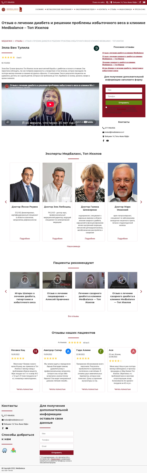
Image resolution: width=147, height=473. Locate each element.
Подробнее (25, 238)
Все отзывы (73, 316)
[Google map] (13, 450)
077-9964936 (9, 2)
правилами (121, 109)
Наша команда (125, 9)
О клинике (40, 9)
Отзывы (113, 9)
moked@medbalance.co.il (114, 132)
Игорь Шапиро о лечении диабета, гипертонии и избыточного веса (122, 69)
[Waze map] (4, 450)
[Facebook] (140, 2)
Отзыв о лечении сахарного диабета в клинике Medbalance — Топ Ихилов (122, 57)
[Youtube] (144, 2)
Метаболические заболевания (59, 9)
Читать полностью (25, 389)
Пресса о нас (140, 9)
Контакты (103, 9)
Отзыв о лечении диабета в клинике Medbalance (123, 53)
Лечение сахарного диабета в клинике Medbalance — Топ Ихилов (118, 63)
